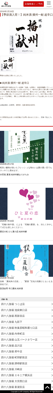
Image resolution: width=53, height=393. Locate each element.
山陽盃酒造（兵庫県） (8, 105)
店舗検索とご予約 (34, 4)
